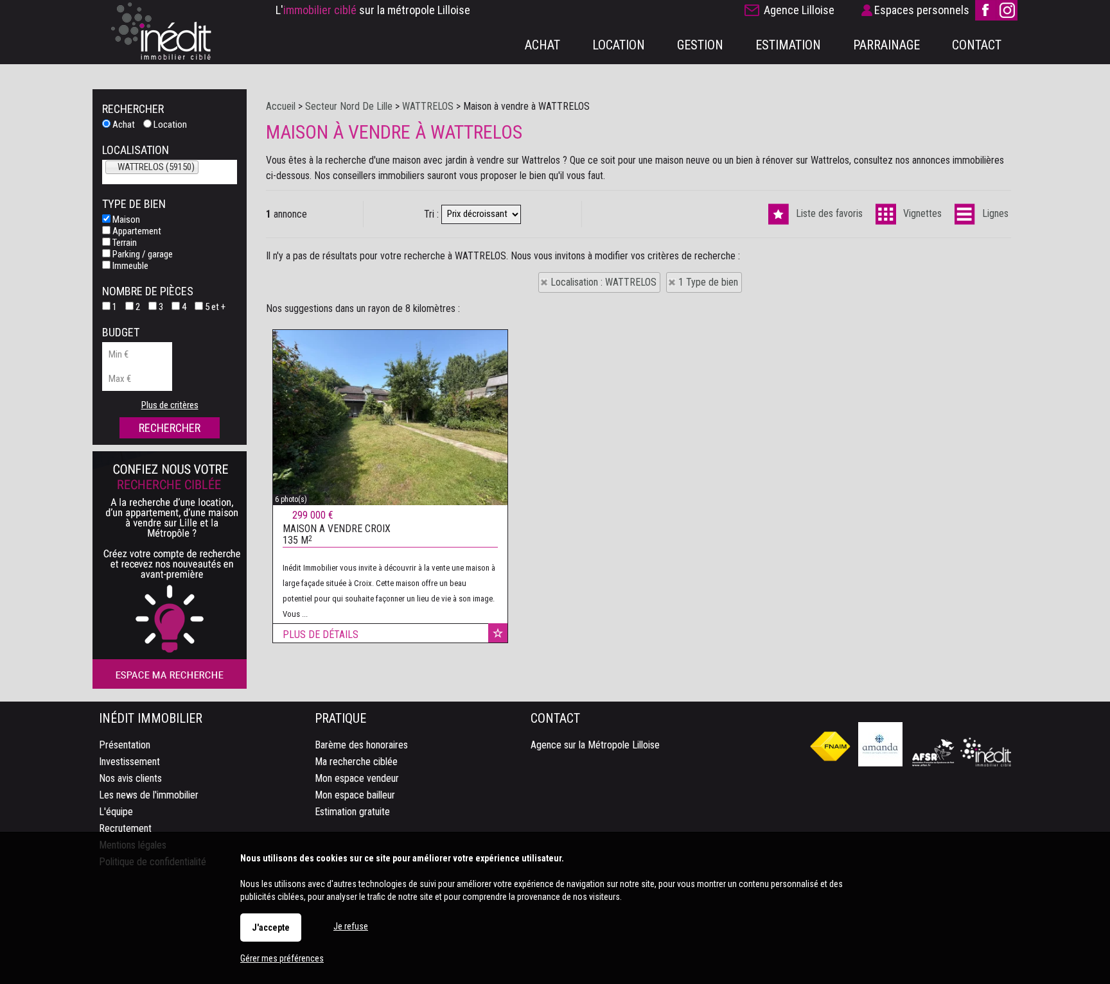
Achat (122, 124)
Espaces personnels (921, 10)
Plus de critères (169, 405)
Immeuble (129, 266)
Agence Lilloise (799, 10)
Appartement (135, 231)
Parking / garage (141, 254)
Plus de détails (320, 634)
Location (169, 124)
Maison (125, 219)
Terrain (123, 242)
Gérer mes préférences (282, 958)
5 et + (214, 307)
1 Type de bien (708, 282)
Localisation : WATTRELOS (603, 282)
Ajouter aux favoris (497, 633)
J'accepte (271, 927)
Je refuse (350, 926)
